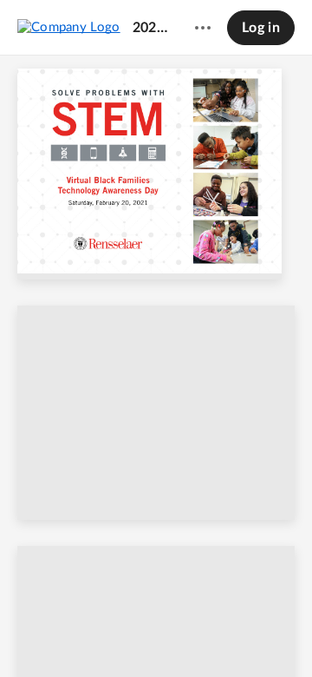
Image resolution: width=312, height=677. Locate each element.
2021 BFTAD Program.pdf (150, 28)
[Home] (68, 27)
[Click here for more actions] (202, 27)
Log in (261, 28)
